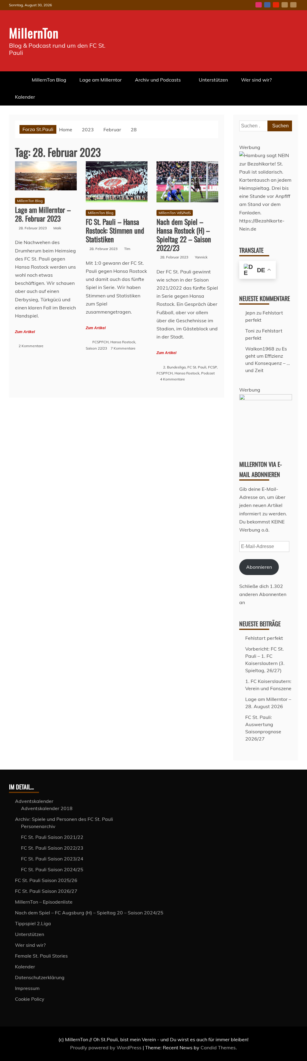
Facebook (267, 4)
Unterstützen (213, 80)
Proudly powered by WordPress (106, 1048)
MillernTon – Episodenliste (44, 902)
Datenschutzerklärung (39, 977)
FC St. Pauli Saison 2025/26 (46, 880)
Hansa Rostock (122, 342)
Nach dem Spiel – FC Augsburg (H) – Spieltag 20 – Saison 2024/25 (89, 913)
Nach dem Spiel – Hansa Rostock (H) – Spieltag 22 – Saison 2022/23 (183, 234)
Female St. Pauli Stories (41, 956)
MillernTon (33, 32)
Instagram (258, 4)
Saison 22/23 (96, 348)
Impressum (27, 988)
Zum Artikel (25, 332)
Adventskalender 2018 (47, 808)
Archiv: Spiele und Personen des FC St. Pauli (64, 819)
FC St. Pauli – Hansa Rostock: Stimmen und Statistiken (115, 230)
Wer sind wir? (256, 80)
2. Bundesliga (174, 367)
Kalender (25, 97)
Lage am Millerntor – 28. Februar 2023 (43, 214)
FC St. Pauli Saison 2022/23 (52, 848)
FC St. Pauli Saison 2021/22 (52, 837)
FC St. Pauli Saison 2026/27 (46, 891)
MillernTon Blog (49, 80)
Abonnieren (259, 567)
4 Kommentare (172, 379)
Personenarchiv (38, 826)
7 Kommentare (123, 348)
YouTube (276, 4)
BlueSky (285, 4)
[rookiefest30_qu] (265, 398)
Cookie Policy (29, 999)
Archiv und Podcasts (158, 80)
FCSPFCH (100, 342)
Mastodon (293, 4)
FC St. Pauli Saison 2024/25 (52, 869)
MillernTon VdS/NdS (175, 212)
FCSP (212, 367)
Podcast (208, 373)
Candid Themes (218, 1048)
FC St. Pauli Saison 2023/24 (52, 859)
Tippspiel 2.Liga (33, 923)
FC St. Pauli (196, 367)
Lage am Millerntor (100, 80)
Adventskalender (34, 801)
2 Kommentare (31, 346)
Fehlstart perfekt (264, 638)
